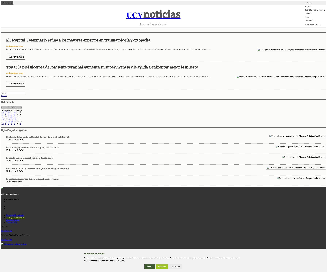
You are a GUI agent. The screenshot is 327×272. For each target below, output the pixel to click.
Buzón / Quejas (12, 220)
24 (5, 121)
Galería (308, 13)
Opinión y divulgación (315, 10)
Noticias (308, 3)
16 (3, 119)
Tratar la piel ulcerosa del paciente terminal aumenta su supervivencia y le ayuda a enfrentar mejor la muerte (102, 67)
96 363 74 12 (6, 231)
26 (3, 112)
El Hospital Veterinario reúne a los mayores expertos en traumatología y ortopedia (78, 40)
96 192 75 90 (6, 239)
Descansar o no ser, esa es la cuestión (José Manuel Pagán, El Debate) (37, 168)
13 (15, 117)
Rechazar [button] (162, 266)
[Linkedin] (6, 211)
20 (15, 119)
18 (9, 119)
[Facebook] (6, 204)
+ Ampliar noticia (16, 56)
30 (15, 112)
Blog (307, 17)
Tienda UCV (11, 222)
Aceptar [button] (150, 266)
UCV (153, 14)
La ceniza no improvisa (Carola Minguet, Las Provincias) (32, 179)
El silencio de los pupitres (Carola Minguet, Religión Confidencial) (38, 137)
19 (11, 119)
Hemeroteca (310, 21)
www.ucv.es (7, 3)
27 (5, 112)
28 (9, 112)
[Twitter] (6, 208)
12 (11, 117)
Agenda (308, 6)
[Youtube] (6, 206)
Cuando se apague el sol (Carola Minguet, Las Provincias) (32, 147)
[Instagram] (6, 201)
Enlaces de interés (313, 24)
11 (8, 117)
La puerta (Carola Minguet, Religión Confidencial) (30, 158)
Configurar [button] (175, 266)
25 (9, 121)
